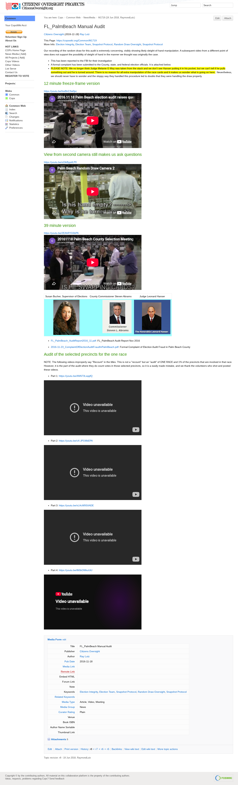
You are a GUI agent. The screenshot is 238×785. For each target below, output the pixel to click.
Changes (14, 116)
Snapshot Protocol (102, 44)
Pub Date (69, 661)
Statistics (14, 124)
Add (23, 54)
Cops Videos (12, 61)
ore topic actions (168, 749)
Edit (217, 18)
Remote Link (68, 671)
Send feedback (56, 778)
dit (50, 749)
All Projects (11, 57)
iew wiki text (131, 749)
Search (13, 113)
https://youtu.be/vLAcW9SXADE (76, 505)
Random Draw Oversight (127, 44)
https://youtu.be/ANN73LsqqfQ (76, 376)
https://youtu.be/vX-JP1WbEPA (76, 440)
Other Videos (12, 65)
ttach (58, 749)
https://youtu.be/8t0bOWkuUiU (75, 570)
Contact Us (11, 72)
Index (12, 109)
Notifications (16, 120)
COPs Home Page (15, 50)
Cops (60, 17)
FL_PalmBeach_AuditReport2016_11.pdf (73, 340)
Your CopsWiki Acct (15, 25)
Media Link (69, 666)
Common (10, 18)
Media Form (55, 639)
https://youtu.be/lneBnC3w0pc (60, 91)
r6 (102, 749)
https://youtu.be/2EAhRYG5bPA (61, 233)
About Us (10, 40)
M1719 (101, 17)
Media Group (67, 707)
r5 (108, 749)
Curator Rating (67, 712)
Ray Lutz (85, 34)
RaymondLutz (127, 17)
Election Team (83, 44)
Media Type (68, 702)
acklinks (117, 749)
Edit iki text (148, 749)
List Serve (10, 68)
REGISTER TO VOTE (17, 76)
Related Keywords (65, 696)
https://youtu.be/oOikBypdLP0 (60, 162)
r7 (96, 749)
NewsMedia (89, 17)
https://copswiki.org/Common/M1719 (76, 40)
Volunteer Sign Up (16, 36)
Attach (227, 18)
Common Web (73, 17)
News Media (12, 54)
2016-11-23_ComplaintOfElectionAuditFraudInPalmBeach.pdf (84, 347)
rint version (71, 749)
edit (64, 639)
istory (84, 749)
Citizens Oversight (54, 34)
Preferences (16, 127)
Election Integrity (65, 44)
